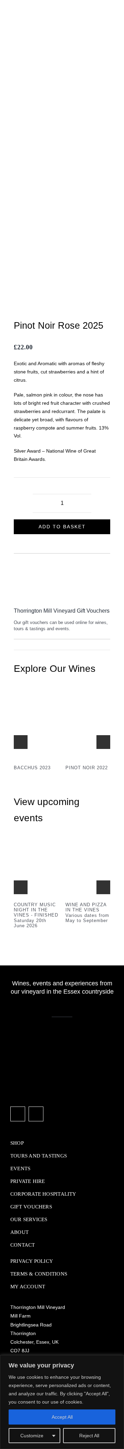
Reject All (89, 1435)
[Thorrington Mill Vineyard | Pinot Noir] (87, 699)
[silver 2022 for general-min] (62, 187)
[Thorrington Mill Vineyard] (36, 849)
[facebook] (17, 1114)
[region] (62, 1402)
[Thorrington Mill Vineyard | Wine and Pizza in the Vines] (87, 849)
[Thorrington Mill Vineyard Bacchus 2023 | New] (36, 699)
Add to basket (62, 526)
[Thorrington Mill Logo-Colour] (41, 4)
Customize (31, 1435)
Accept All (62, 1417)
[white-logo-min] (44, 1036)
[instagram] (36, 1114)
